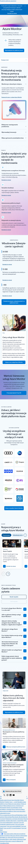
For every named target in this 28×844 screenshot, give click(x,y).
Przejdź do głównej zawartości (8, 1)
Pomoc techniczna (16, 809)
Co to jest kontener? (16, 828)
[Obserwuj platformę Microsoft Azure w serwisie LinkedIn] (10, 795)
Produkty (7, 802)
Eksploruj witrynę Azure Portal (13, 791)
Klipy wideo (24, 820)
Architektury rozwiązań (6, 809)
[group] (12, 554)
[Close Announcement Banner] (25, 6)
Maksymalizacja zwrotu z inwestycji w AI (13, 805)
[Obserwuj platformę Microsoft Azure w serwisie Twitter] (4, 795)
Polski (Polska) (3, 832)
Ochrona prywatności (18, 837)
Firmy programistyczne (6, 815)
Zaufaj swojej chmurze (5, 800)
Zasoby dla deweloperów (21, 817)
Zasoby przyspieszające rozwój (14, 807)
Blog (13, 817)
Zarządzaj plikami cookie (6, 839)
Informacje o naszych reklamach (13, 841)
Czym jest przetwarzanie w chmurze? (9, 822)
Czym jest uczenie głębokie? (14, 826)
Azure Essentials (16, 800)
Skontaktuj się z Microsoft (6, 837)
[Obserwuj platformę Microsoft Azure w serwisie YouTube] (14, 795)
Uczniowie (2, 819)
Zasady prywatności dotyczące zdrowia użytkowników (13, 835)
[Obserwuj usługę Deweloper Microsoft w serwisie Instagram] (7, 795)
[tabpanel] (14, 557)
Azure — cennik (13, 802)
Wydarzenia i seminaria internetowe (14, 819)
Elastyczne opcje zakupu (14, 804)
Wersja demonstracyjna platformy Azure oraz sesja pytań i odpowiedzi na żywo (12, 811)
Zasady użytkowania (18, 839)
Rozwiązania (3, 807)
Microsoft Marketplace (17, 815)
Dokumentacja (8, 817)
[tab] (6, 535)
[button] (14, 60)
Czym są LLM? (7, 828)
